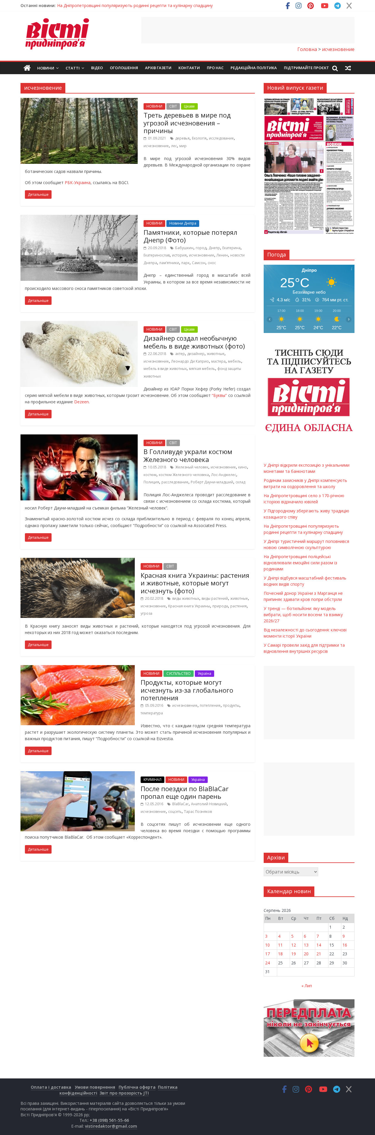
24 (267, 963)
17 (267, 953)
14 (318, 945)
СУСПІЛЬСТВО (178, 673)
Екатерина (231, 247)
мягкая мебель (202, 368)
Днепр (214, 247)
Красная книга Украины (189, 606)
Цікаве (189, 106)
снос (212, 262)
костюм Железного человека (184, 474)
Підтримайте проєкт (306, 67)
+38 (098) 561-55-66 (109, 1120)
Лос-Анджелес (223, 474)
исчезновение (156, 145)
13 (306, 945)
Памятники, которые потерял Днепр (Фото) (190, 236)
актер (180, 353)
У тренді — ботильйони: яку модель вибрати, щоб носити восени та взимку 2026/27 (303, 614)
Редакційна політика (254, 67)
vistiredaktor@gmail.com (111, 1126)
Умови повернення (95, 1087)
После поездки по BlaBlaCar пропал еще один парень (185, 792)
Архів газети (158, 67)
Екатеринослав (157, 255)
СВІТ (173, 106)
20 (306, 953)
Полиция (151, 482)
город (201, 247)
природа (220, 606)
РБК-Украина (78, 182)
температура (152, 713)
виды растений (215, 598)
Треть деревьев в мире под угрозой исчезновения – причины (187, 123)
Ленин (222, 255)
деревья (182, 138)
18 (280, 953)
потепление (210, 705)
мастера (218, 361)
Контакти (189, 67)
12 (293, 945)
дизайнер (195, 353)
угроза (146, 613)
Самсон (198, 262)
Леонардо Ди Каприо (190, 361)
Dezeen (81, 402)
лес (174, 145)
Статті (73, 68)
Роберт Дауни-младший (212, 482)
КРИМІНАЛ (152, 779)
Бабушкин (184, 247)
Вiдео (97, 67)
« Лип (306, 985)
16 (344, 945)
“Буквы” (219, 395)
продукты (231, 705)
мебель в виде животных (165, 368)
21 (318, 953)
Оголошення (124, 67)
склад (240, 482)
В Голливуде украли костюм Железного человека (188, 455)
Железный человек (191, 467)
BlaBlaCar (180, 803)
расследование (174, 482)
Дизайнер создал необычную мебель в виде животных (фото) (194, 342)
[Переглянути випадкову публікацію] (348, 68)
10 (267, 945)
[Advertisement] (247, 30)
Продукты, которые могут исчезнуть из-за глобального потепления (187, 690)
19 (293, 953)
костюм (150, 474)
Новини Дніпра (182, 223)
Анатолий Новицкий (209, 803)
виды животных (185, 598)
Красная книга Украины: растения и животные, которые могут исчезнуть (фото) (195, 583)
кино (242, 467)
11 (280, 945)
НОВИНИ (154, 106)
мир (183, 145)
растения (238, 606)
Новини (45, 68)
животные (215, 353)
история (179, 255)
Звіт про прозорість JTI (124, 1093)
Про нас (215, 67)
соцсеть (175, 811)
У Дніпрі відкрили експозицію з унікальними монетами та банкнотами (126, 5)
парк (185, 262)
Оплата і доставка (51, 1087)
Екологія (199, 138)
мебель (234, 361)
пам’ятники (169, 262)
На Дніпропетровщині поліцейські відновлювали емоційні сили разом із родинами (300, 563)
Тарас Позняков (198, 811)
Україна (204, 673)
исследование (221, 138)
